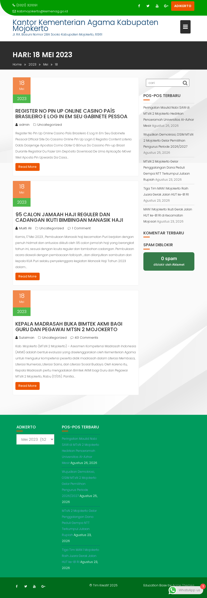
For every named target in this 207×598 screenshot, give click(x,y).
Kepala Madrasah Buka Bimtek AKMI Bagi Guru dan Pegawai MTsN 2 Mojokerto (68, 326)
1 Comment (81, 228)
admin (24, 124)
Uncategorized (49, 124)
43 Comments (86, 337)
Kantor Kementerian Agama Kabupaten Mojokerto (85, 25)
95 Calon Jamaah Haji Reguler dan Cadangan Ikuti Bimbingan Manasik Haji (69, 217)
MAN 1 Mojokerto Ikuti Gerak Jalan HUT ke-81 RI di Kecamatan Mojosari (167, 215)
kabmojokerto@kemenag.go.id (42, 11)
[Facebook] (139, 6)
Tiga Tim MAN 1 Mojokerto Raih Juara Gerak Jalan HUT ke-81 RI (80, 556)
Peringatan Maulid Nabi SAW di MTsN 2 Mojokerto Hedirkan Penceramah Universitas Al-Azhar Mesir (80, 450)
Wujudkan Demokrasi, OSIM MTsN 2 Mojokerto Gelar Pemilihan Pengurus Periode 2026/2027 (168, 140)
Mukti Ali (25, 228)
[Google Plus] (166, 6)
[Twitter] (148, 6)
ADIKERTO (182, 6)
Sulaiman (26, 337)
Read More (27, 166)
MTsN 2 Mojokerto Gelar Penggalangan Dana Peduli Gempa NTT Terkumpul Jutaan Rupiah (79, 523)
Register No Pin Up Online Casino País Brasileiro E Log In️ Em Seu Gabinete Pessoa (71, 113)
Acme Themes (183, 585)
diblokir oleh (169, 261)
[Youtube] (157, 6)
